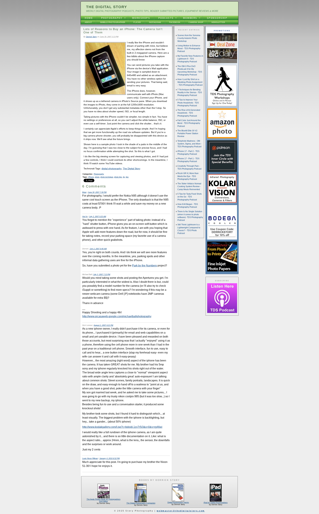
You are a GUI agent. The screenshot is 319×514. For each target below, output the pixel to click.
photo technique (106, 177)
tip (124, 177)
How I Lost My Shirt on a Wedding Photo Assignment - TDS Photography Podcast (190, 82)
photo (97, 177)
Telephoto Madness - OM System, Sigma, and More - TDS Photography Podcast (189, 144)
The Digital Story (106, 7)
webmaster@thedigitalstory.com (181, 511)
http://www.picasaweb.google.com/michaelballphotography (116, 316)
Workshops (141, 18)
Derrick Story (91, 37)
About (88, 22)
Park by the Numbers (144, 265)
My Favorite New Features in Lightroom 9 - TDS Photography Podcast (190, 59)
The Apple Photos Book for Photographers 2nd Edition (103, 500)
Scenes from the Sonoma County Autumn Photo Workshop (188, 38)
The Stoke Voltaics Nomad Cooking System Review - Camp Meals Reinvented (189, 186)
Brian (84, 192)
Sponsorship (217, 18)
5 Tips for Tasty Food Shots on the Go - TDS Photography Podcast (189, 197)
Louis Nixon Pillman (90, 458)
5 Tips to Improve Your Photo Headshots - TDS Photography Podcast (188, 103)
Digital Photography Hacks (178, 502)
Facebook (174, 22)
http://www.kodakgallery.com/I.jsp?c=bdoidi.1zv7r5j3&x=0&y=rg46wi (122, 427)
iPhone (91, 177)
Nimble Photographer (112, 22)
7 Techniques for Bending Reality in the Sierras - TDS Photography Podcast (189, 92)
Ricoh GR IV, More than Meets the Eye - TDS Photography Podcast (188, 176)
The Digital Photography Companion (140, 503)
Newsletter (218, 22)
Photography (112, 18)
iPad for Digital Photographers (216, 503)
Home (89, 18)
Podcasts (166, 18)
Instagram (155, 22)
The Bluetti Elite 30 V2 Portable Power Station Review (187, 133)
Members (190, 18)
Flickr (137, 22)
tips (127, 177)
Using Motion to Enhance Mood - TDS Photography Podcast (188, 48)
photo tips (118, 177)
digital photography (111, 168)
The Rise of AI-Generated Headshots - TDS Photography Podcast (188, 113)
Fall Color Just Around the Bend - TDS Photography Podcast (189, 123)
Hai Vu (85, 216)
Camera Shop (196, 22)
